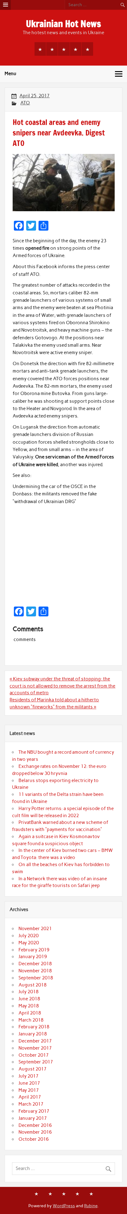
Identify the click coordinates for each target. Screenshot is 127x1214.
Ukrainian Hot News (63, 23)
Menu (10, 73)
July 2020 (28, 935)
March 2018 (30, 1020)
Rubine (90, 1205)
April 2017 (29, 1097)
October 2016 (33, 1139)
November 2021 (35, 928)
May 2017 (28, 1090)
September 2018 (35, 978)
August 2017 (32, 1069)
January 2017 (32, 1118)
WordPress (64, 1205)
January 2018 (32, 1034)
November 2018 (35, 971)
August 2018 (32, 985)
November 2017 (35, 1048)
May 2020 (28, 943)
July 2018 (28, 991)
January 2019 (32, 956)
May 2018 (28, 1006)
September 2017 (35, 1062)
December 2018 (35, 963)
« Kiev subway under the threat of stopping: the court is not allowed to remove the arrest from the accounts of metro (62, 686)
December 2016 (35, 1125)
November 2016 (35, 1132)
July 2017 (28, 1076)
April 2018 (29, 1013)
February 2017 (33, 1111)
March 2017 (30, 1104)
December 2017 (35, 1041)
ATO (25, 103)
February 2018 (33, 1027)
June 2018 (29, 999)
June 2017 (29, 1083)
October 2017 (33, 1055)
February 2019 (33, 950)
